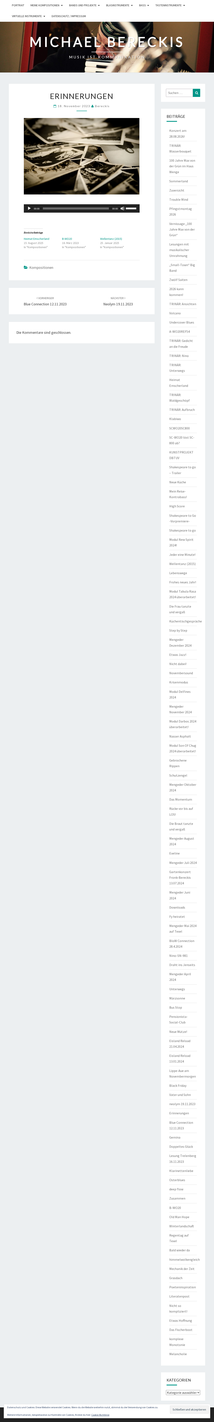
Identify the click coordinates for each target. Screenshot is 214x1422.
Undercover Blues (181, 322)
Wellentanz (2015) (111, 239)
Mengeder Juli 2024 (183, 863)
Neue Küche (177, 482)
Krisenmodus (178, 682)
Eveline (174, 853)
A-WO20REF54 (179, 331)
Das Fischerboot (180, 1330)
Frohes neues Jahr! (182, 582)
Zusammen (177, 1198)
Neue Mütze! (178, 1032)
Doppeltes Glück (181, 1146)
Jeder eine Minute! (182, 554)
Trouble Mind (178, 199)
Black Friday (177, 1085)
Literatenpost (179, 1296)
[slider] (132, 208)
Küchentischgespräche (185, 621)
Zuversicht (176, 190)
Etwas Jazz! (177, 655)
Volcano (175, 313)
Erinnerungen (179, 1113)
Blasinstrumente (117, 5)
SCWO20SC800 (179, 428)
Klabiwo (175, 419)
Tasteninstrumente (168, 5)
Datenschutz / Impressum (69, 16)
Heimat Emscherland (36, 239)
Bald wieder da (179, 1250)
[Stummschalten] (122, 208)
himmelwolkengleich (184, 1259)
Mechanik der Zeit (182, 1269)
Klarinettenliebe (181, 1171)
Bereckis (102, 106)
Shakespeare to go (182, 530)
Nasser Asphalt (180, 736)
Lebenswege (178, 573)
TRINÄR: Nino (179, 356)
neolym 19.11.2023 (182, 1104)
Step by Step (178, 630)
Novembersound (181, 673)
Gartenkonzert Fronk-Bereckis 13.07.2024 (180, 877)
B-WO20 (67, 239)
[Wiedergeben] (29, 208)
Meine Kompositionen (45, 5)
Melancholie (178, 1354)
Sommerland (178, 181)
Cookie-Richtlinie (100, 1414)
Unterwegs (177, 989)
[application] (82, 208)
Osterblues (177, 1180)
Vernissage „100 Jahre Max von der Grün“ (182, 229)
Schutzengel (178, 775)
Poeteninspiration (182, 1287)
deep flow (176, 1189)
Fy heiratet (177, 916)
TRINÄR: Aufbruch (182, 410)
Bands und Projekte (83, 5)
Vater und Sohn (180, 1095)
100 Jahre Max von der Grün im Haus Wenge (182, 166)
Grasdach (175, 1278)
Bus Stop (175, 1007)
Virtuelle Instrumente (27, 16)
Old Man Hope (179, 1217)
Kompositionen (41, 267)
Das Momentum (180, 799)
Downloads (177, 907)
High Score (177, 506)
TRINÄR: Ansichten (182, 304)
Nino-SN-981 (178, 956)
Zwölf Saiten (178, 280)
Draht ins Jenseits (182, 965)
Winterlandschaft (181, 1226)
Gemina (174, 1137)
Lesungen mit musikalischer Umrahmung (179, 250)
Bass (142, 5)
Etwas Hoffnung (180, 1320)
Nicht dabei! (177, 664)
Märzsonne (177, 998)
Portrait (18, 5)
